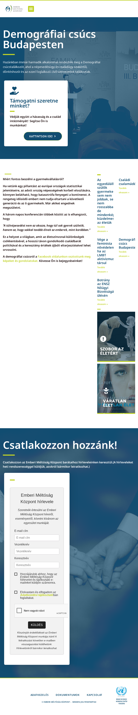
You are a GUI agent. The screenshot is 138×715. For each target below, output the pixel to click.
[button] (31, 9)
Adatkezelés (40, 695)
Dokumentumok (68, 695)
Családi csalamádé (127, 182)
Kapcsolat (94, 695)
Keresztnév (21, 558)
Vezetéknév (21, 544)
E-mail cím (21, 530)
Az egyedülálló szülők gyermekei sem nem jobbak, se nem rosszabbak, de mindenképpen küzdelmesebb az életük (109, 201)
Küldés (37, 624)
